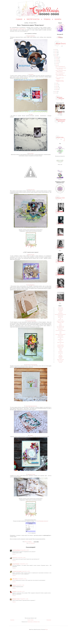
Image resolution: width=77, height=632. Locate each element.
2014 (56, 92)
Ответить (14, 554)
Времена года (60, 317)
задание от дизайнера (60, 321)
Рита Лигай (31, 153)
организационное (60, 337)
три (60, 354)
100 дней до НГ (60, 309)
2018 (56, 52)
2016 (56, 55)
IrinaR (31, 114)
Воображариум (60, 315)
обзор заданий (60, 335)
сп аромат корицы (60, 344)
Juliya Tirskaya (15, 578)
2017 (56, 54)
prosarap (60, 362)
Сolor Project (60, 351)
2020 (56, 49)
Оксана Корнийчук (30, 284)
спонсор (60, 348)
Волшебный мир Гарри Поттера (60, 314)
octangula (31, 435)
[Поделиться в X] (36, 541)
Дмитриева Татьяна (31, 474)
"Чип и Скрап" (60, 307)
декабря (57, 57)
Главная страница (30, 619)
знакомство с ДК (60, 322)
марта (57, 86)
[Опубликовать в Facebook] (37, 541)
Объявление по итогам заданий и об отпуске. (60, 81)
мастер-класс (60, 329)
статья (60, 350)
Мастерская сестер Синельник (31, 364)
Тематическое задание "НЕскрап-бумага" (18, 28)
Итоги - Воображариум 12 (60, 72)
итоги (29, 543)
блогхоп (60, 311)
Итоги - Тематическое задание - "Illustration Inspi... (61, 68)
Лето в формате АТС (60, 326)
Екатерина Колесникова (31, 320)
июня (57, 65)
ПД (60, 338)
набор (60, 331)
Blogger (46, 629)
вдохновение (60, 313)
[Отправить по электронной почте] (34, 541)
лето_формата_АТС (60, 327)
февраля (57, 87)
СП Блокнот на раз (60, 346)
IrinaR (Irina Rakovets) (16, 550)
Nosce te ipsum (60, 360)
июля (57, 63)
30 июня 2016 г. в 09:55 (25, 550)
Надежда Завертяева (31, 35)
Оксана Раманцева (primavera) (31, 406)
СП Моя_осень (60, 347)
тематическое (33, 543)
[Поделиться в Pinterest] (38, 541)
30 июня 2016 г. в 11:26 (20, 585)
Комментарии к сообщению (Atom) (34, 621)
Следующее (12, 619)
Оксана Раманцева (16, 563)
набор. (60, 333)
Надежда (14, 585)
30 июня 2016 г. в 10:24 (26, 571)
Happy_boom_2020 (60, 359)
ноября (57, 58)
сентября (57, 61)
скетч (60, 340)
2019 (56, 51)
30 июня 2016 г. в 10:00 (21, 557)
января (57, 89)
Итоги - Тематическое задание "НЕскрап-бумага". (61, 71)
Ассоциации (60, 310)
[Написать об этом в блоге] (35, 541)
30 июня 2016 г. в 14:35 (20, 591)
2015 (56, 91)
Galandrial (14, 591)
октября (57, 60)
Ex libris (60, 358)
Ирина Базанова (31, 254)
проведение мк (60, 339)
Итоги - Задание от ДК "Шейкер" (59, 78)
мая (56, 83)
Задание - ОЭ (60, 319)
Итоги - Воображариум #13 (60, 66)
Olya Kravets (31, 74)
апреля (57, 84)
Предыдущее (49, 619)
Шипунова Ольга (31, 189)
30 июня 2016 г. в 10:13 (24, 563)
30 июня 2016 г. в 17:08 (24, 598)
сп (60, 343)
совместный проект (60, 342)
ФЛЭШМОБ (60, 356)
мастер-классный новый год (60, 330)
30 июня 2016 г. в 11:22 (22, 578)
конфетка (60, 325)
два (60, 318)
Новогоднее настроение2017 (60, 334)
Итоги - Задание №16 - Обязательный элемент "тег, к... (61, 75)
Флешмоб (60, 355)
